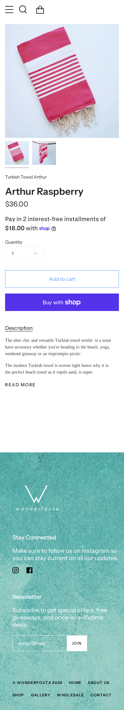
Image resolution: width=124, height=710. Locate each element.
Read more (20, 385)
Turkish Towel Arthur (26, 176)
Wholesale (70, 695)
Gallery (41, 695)
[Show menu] (10, 9)
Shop (18, 695)
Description (19, 328)
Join (77, 643)
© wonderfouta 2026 (37, 682)
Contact (101, 695)
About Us (98, 682)
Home (75, 682)
